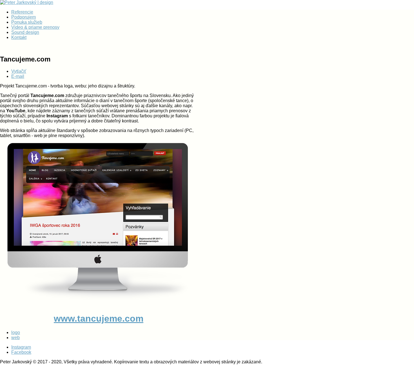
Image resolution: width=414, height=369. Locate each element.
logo (15, 332)
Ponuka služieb (26, 22)
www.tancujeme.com (98, 318)
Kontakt (18, 37)
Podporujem (23, 17)
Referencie (22, 12)
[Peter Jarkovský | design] (26, 2)
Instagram (21, 347)
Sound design (25, 32)
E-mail (17, 76)
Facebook (21, 352)
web (15, 337)
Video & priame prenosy (35, 27)
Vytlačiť (18, 71)
